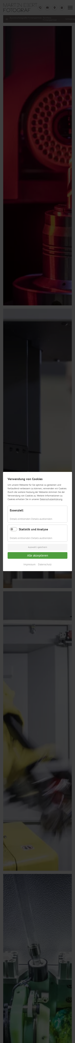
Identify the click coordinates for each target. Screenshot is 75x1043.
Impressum (29, 564)
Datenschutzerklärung (51, 499)
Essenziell (16, 510)
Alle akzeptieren (37, 555)
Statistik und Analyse (33, 529)
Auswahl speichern (37, 547)
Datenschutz (45, 564)
